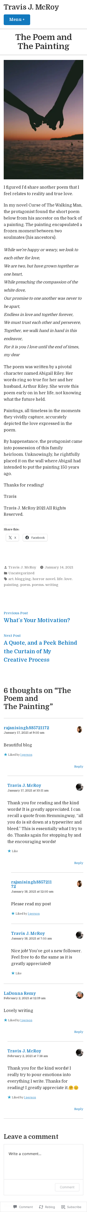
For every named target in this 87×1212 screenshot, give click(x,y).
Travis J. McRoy (31, 7)
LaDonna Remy (20, 993)
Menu (19, 19)
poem (25, 585)
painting (11, 585)
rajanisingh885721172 (26, 728)
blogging (23, 579)
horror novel (43, 579)
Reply (78, 766)
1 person (26, 754)
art (10, 579)
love (68, 579)
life (60, 579)
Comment (67, 1187)
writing (51, 585)
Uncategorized (21, 573)
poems (38, 585)
